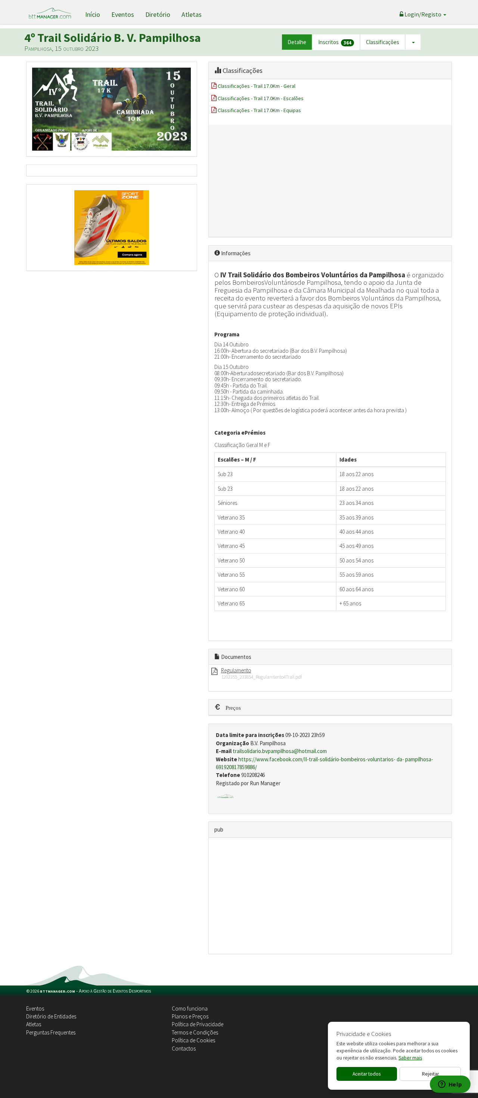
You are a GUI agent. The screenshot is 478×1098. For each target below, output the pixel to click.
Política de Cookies (193, 1040)
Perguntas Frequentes (50, 1032)
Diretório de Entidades (51, 1016)
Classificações (382, 42)
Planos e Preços (190, 1016)
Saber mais (410, 1058)
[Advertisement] (330, 181)
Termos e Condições (195, 1032)
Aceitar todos (367, 1074)
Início (92, 14)
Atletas (191, 14)
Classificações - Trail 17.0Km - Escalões (261, 98)
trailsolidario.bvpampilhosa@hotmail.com (280, 751)
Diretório (157, 14)
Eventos (122, 14)
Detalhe (297, 42)
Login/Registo (423, 14)
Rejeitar (430, 1074)
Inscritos (334, 42)
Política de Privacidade (197, 1024)
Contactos (184, 1048)
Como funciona (190, 1008)
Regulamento (236, 670)
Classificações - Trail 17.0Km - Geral (256, 86)
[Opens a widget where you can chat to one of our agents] (450, 1085)
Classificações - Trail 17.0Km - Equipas (259, 110)
